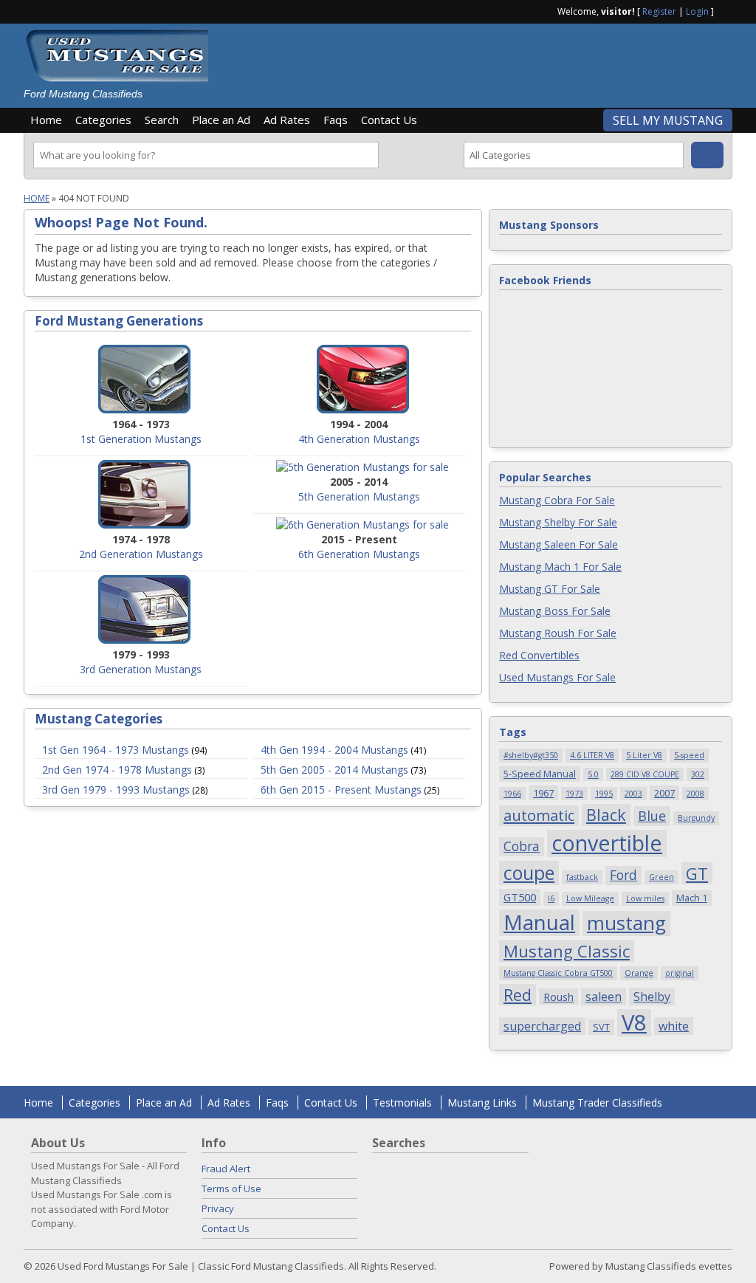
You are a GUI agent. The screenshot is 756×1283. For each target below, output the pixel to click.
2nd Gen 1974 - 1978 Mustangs (117, 770)
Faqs (335, 119)
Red (518, 994)
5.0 (593, 774)
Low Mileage (590, 898)
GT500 (520, 897)
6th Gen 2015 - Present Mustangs (341, 789)
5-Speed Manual (540, 773)
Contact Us (389, 119)
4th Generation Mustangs (359, 439)
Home (46, 119)
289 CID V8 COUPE (645, 774)
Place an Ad (221, 119)
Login (697, 11)
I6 (551, 898)
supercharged (542, 1026)
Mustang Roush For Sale (557, 633)
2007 (664, 792)
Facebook (726, 10)
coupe (529, 873)
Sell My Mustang (668, 120)
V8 (634, 1022)
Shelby (651, 996)
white (674, 1026)
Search (162, 119)
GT (697, 873)
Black (606, 814)
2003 (633, 793)
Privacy (218, 1208)
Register (659, 11)
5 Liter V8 (644, 755)
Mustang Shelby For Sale (558, 522)
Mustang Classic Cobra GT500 (558, 973)
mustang (626, 923)
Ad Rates (287, 119)
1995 (604, 793)
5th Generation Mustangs (359, 496)
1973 (574, 793)
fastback (582, 877)
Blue (652, 815)
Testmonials (402, 1102)
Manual (539, 922)
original (679, 973)
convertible (606, 843)
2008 (695, 793)
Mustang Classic (567, 951)
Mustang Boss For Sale (555, 611)
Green (661, 877)
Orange (639, 973)
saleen (603, 996)
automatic (539, 815)
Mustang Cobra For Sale (557, 500)
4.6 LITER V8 (592, 755)
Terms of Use (231, 1188)
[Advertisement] (477, 60)
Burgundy (696, 818)
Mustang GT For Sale (549, 589)
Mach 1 (691, 897)
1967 (543, 792)
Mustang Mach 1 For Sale (560, 567)
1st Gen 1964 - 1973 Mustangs (115, 750)
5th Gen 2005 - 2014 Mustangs (334, 770)
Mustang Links (482, 1102)
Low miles (645, 898)
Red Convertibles (539, 655)
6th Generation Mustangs (359, 554)
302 (697, 774)
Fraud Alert (226, 1168)
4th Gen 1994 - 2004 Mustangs (334, 750)
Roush (558, 996)
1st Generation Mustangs (141, 439)
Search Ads (707, 155)
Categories (103, 119)
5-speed (689, 755)
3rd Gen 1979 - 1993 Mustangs (116, 789)
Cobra (522, 846)
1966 (512, 793)
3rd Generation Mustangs (141, 669)
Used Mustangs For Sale (557, 677)
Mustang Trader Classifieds (597, 1102)
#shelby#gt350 (531, 755)
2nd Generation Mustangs (141, 554)
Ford (623, 875)
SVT (601, 1026)
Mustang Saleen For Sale (558, 544)
